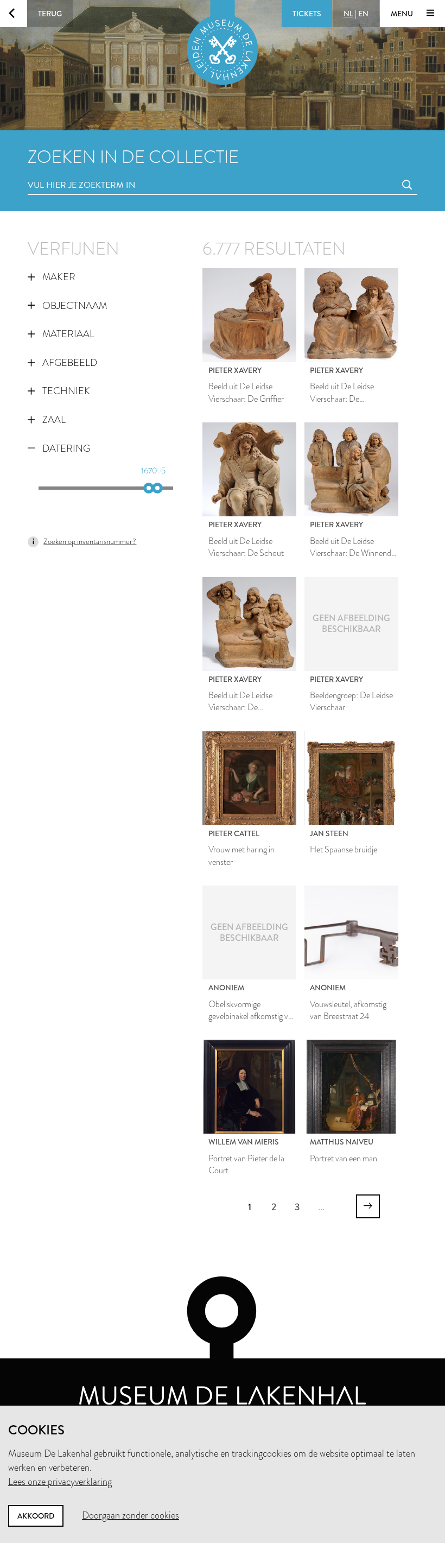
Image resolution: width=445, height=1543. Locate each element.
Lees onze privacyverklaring (60, 1482)
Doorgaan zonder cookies (130, 1515)
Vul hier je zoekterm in (61, 173)
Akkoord (35, 1515)
